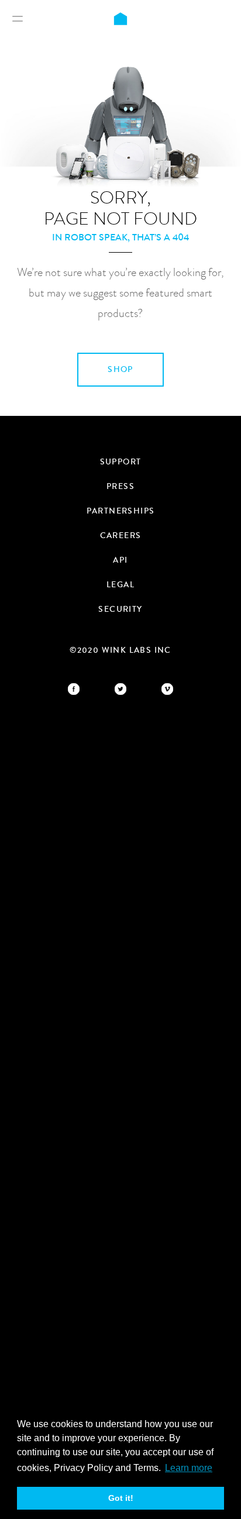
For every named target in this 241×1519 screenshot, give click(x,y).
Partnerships (121, 511)
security (120, 609)
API (120, 560)
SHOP (120, 370)
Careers (121, 536)
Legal (120, 585)
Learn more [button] (188, 1468)
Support (121, 462)
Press (120, 486)
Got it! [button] (120, 1498)
